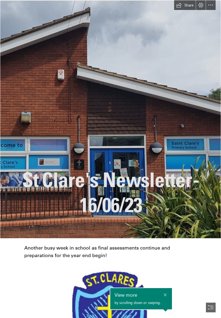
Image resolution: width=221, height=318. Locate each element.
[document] (110, 159)
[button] (185, 5)
